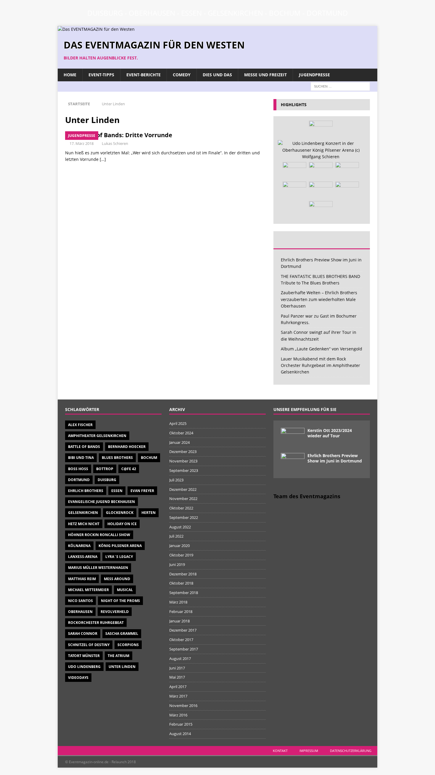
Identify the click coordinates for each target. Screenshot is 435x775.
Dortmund (79, 479)
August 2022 (180, 527)
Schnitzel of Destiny (88, 644)
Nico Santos (80, 600)
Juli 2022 (176, 536)
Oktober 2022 (181, 508)
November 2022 (183, 498)
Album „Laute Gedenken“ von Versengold (321, 349)
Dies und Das (217, 74)
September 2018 (183, 592)
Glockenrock (119, 512)
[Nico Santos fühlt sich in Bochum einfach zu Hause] (321, 129)
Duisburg (107, 479)
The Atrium (118, 655)
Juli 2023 (176, 480)
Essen (117, 490)
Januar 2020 (179, 545)
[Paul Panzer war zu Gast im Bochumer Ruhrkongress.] (294, 190)
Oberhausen (80, 611)
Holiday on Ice (122, 523)
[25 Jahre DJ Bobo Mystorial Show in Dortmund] (321, 210)
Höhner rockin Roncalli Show (99, 534)
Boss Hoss (78, 468)
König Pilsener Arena (120, 545)
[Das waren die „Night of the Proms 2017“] (347, 171)
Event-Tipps (101, 74)
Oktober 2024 (181, 433)
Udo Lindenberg (84, 666)
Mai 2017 (177, 677)
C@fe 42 (128, 468)
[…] (103, 159)
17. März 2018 (82, 143)
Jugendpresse (314, 74)
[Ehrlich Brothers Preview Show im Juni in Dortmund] (292, 462)
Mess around (117, 578)
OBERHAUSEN (152, 13)
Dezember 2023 (182, 451)
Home (70, 74)
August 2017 (180, 658)
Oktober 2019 (181, 555)
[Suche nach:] (340, 86)
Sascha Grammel (121, 633)
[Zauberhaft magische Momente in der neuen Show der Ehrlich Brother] (321, 171)
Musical (125, 589)
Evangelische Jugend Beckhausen (101, 501)
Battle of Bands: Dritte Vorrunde (124, 135)
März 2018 (178, 602)
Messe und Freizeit (265, 74)
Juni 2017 (177, 668)
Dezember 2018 (182, 574)
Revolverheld (115, 611)
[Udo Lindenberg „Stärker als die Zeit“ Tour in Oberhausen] (321, 150)
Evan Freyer (142, 490)
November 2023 (183, 461)
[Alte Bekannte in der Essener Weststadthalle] (294, 171)
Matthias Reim (82, 578)
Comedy (182, 74)
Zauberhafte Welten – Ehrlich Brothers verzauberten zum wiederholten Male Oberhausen (319, 299)
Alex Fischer (80, 424)
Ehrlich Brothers (85, 490)
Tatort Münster (84, 655)
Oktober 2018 (181, 583)
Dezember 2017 (182, 630)
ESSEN (191, 13)
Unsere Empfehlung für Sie (304, 409)
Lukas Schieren (115, 143)
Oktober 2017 (181, 639)
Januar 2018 (179, 621)
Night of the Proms (120, 600)
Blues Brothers (117, 457)
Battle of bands (84, 446)
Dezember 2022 (182, 489)
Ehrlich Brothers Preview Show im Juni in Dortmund (334, 458)
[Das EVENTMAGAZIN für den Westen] (96, 29)
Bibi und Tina (81, 457)
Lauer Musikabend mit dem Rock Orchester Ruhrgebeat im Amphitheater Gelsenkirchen (320, 365)
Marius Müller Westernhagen (98, 567)
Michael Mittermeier (88, 589)
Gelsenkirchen (83, 512)
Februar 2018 (180, 611)
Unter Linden (122, 666)
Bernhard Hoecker (127, 446)
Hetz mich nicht (83, 523)
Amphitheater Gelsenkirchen (97, 435)
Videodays (78, 677)
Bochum (149, 457)
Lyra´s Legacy (119, 556)
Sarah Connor (82, 633)
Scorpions (128, 644)
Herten (148, 512)
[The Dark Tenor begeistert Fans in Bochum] (347, 190)
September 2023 (183, 470)
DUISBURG (105, 13)
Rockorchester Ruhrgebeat (96, 622)
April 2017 (177, 686)
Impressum (308, 750)
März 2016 (178, 715)
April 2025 (177, 423)
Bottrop (104, 468)
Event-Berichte (143, 74)
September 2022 (183, 517)
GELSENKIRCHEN (235, 13)
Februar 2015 (180, 724)
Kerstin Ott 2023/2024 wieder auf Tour (329, 433)
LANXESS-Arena (82, 556)
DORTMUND (327, 13)
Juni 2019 (177, 564)
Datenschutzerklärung (350, 750)
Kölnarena (79, 545)
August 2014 (180, 733)
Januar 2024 (179, 442)
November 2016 (183, 705)
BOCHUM (285, 13)
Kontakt (280, 750)
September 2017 (183, 649)
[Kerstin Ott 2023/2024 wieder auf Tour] (292, 437)
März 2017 (178, 696)
